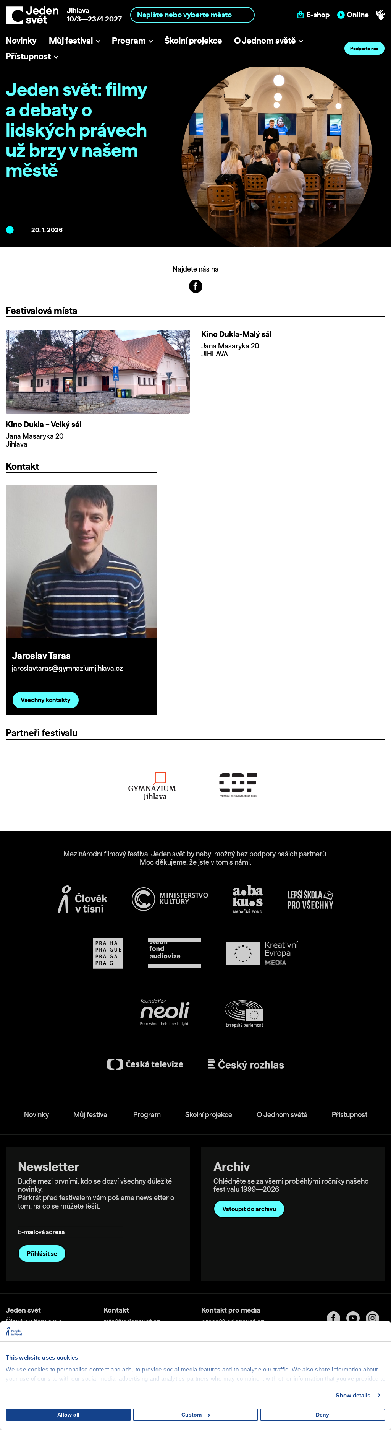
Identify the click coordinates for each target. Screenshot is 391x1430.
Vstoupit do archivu (249, 1208)
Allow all (68, 1415)
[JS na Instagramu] (375, 1318)
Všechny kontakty (46, 699)
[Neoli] (164, 1013)
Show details (353, 1395)
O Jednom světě (265, 40)
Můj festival (71, 40)
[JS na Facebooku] (195, 285)
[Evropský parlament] (244, 1014)
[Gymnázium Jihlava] (153, 785)
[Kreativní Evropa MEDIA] (261, 953)
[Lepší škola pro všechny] (310, 899)
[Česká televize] (145, 1064)
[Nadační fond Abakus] (247, 899)
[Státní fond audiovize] (174, 953)
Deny (322, 1415)
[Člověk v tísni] (82, 899)
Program (129, 40)
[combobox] (192, 15)
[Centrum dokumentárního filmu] (238, 785)
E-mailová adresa (43, 1221)
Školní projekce (193, 40)
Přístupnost (28, 56)
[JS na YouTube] (356, 1318)
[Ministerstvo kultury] (170, 899)
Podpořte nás (364, 48)
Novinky (21, 40)
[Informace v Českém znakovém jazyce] (380, 15)
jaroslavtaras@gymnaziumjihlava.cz (67, 668)
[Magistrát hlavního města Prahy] (108, 953)
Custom (191, 1415)
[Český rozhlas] (246, 1064)
